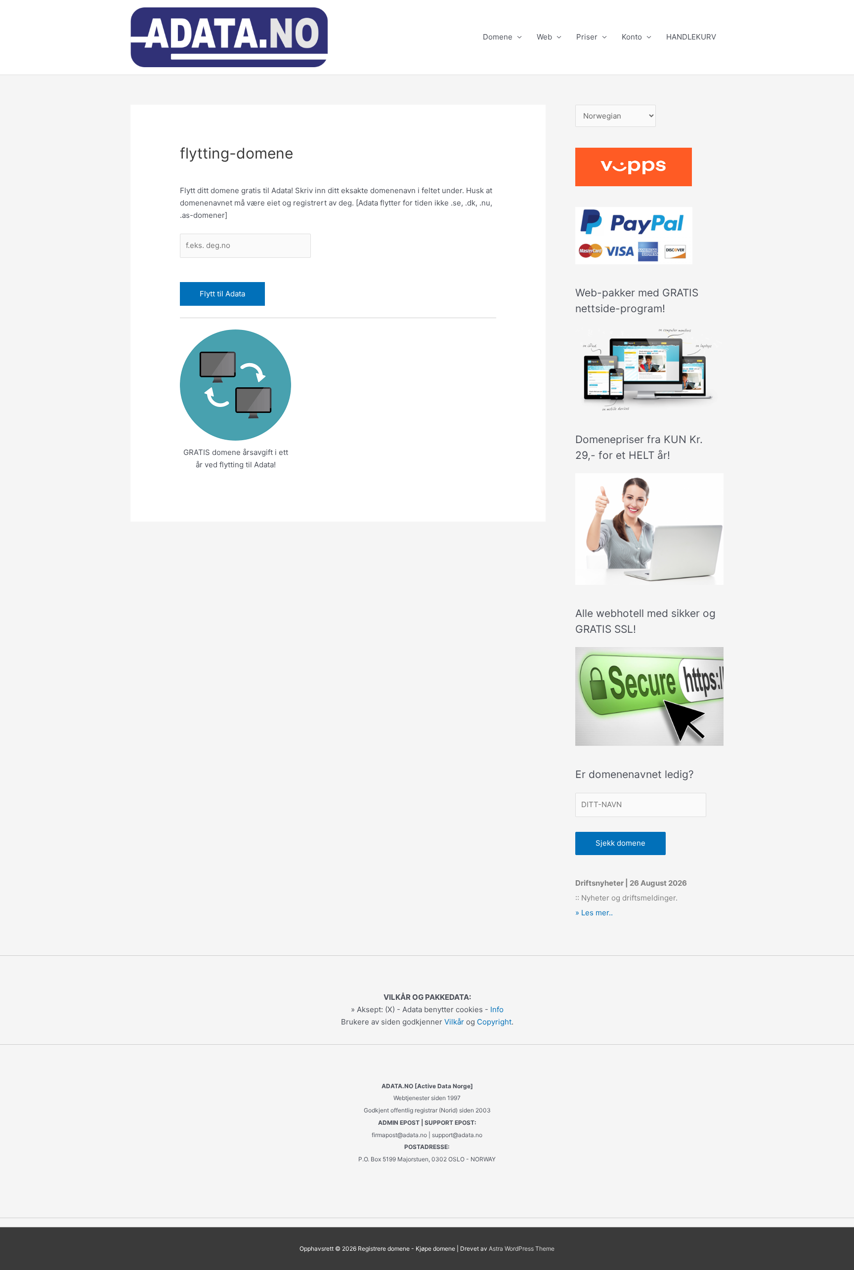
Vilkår (454, 1021)
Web (544, 36)
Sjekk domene (620, 843)
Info (497, 1009)
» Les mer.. (594, 912)
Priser (587, 36)
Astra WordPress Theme (522, 1248)
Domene (497, 36)
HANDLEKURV (691, 36)
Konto (632, 36)
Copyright (494, 1021)
